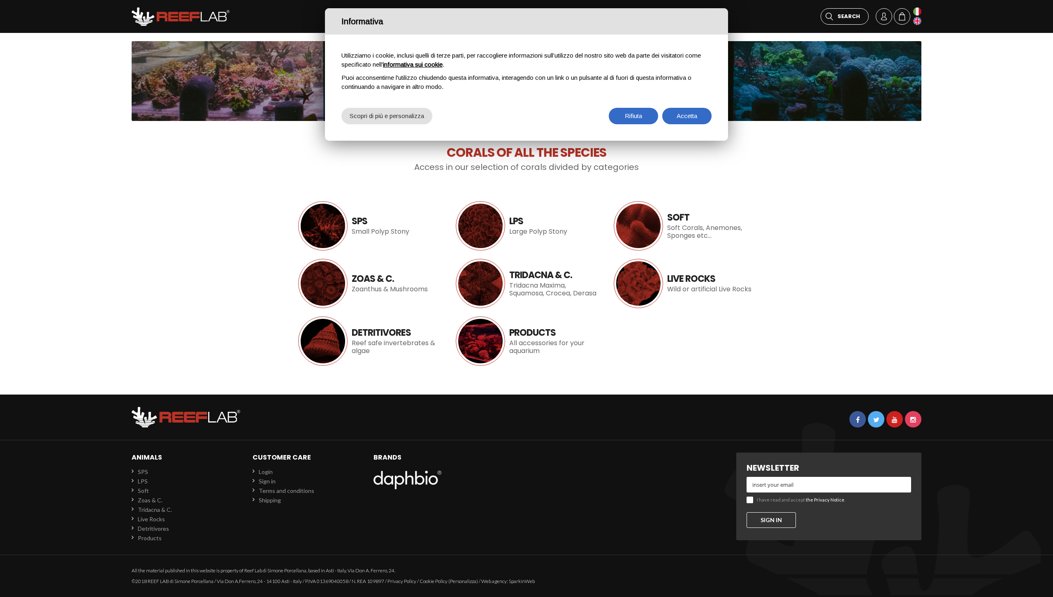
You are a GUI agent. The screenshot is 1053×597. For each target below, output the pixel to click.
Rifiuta (633, 115)
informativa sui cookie (413, 64)
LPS (143, 481)
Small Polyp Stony (368, 226)
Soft (684, 226)
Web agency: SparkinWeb (508, 581)
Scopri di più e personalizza (387, 115)
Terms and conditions (286, 490)
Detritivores (368, 341)
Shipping (270, 500)
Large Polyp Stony (526, 226)
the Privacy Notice (825, 499)
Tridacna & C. (526, 283)
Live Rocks (684, 283)
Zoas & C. (368, 283)
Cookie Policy (434, 581)
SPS (143, 471)
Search (848, 16)
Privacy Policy (401, 581)
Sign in (267, 481)
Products (526, 341)
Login (266, 471)
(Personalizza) (463, 581)
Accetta (687, 115)
